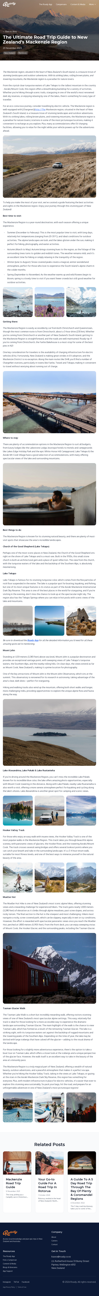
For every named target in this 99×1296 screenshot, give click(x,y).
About (53, 1237)
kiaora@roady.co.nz (61, 1256)
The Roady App (45, 4)
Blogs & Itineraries (10, 1267)
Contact (54, 1244)
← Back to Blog (10, 31)
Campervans (61, 4)
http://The (40, 109)
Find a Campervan (10, 1260)
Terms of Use (22, 1287)
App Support (8, 1271)
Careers (54, 1241)
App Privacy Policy (9, 1287)
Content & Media (78, 4)
